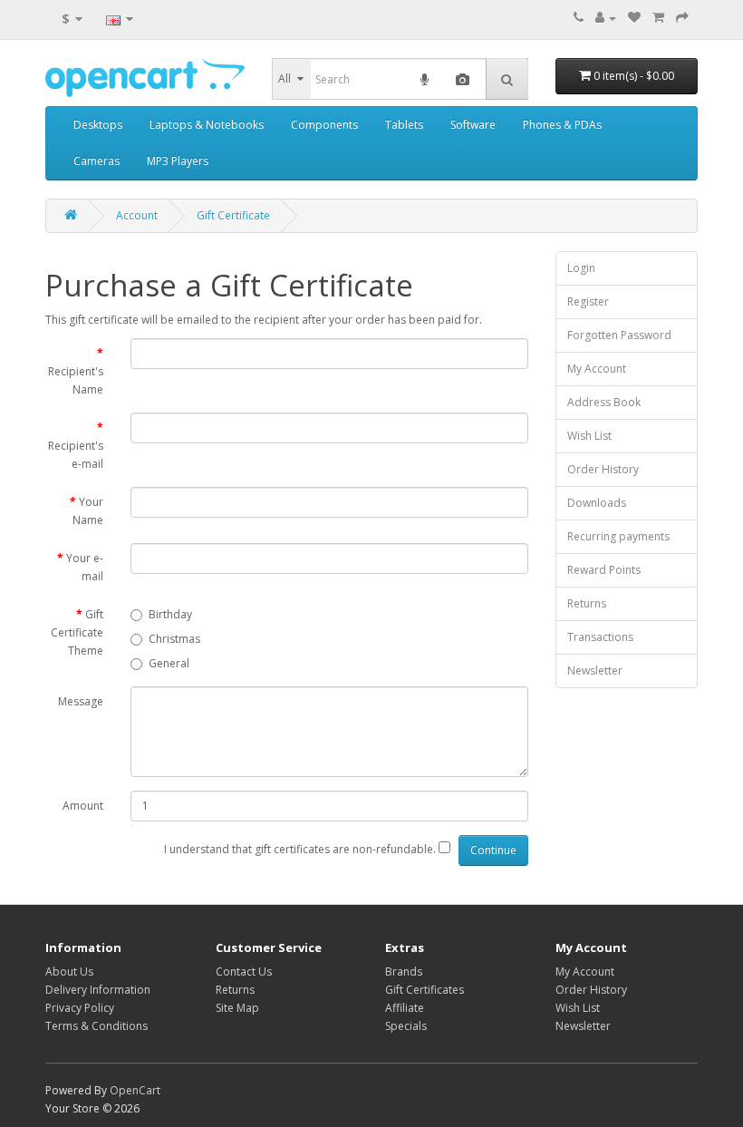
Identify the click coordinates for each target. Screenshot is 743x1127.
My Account (596, 368)
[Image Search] (462, 79)
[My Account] (605, 17)
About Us (69, 971)
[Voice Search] (424, 79)
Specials (406, 1026)
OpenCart (135, 1090)
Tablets (404, 124)
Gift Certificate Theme (77, 632)
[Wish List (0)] (634, 17)
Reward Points (604, 570)
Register (588, 301)
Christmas (174, 638)
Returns (586, 603)
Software (473, 124)
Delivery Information (97, 989)
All (284, 78)
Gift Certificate (233, 215)
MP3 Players (177, 161)
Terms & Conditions (96, 1026)
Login (581, 268)
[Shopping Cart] (658, 17)
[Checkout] (682, 17)
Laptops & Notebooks (207, 124)
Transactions (600, 637)
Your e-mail (84, 567)
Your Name (87, 511)
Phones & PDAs (562, 124)
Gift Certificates (424, 989)
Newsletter (594, 670)
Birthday (170, 614)
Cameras (96, 161)
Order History (603, 469)
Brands (403, 971)
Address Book (604, 402)
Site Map (237, 1007)
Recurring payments (618, 536)
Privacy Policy (79, 1007)
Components (324, 124)
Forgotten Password (619, 335)
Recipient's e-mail (75, 454)
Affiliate (404, 1007)
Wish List (589, 435)
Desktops (97, 124)
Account (137, 215)
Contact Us (244, 971)
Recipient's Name (75, 380)
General (169, 663)
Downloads (596, 502)
